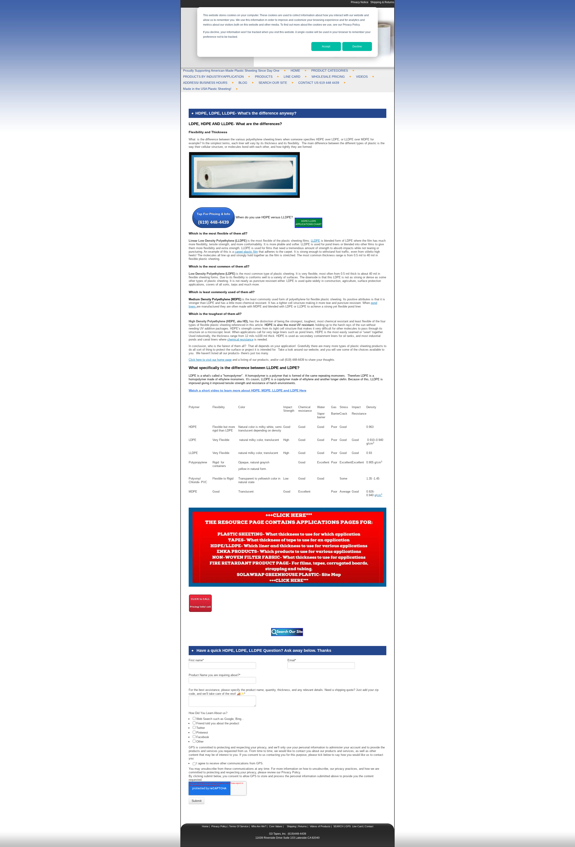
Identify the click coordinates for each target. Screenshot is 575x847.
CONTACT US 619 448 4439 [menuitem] (318, 82)
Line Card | (358, 826)
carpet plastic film (246, 251)
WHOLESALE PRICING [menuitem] (328, 76)
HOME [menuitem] (295, 70)
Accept (326, 46)
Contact (368, 826)
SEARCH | (339, 826)
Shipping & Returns (382, 2)
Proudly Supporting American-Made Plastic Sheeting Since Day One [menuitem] (231, 70)
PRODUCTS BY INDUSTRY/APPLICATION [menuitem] (213, 76)
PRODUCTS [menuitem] (263, 76)
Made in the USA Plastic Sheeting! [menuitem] (207, 89)
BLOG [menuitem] (243, 82)
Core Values (275, 826)
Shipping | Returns (296, 826)
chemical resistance (240, 339)
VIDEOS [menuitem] (362, 76)
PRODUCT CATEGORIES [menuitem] (329, 70)
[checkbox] (288, 729)
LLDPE (315, 240)
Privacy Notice (359, 2)
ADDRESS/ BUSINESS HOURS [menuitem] (205, 82)
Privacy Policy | (219, 826)
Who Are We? (258, 826)
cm (379, 495)
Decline (357, 46)
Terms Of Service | (239, 826)
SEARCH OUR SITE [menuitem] (273, 82)
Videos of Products (320, 826)
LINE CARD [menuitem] (292, 76)
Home (205, 826)
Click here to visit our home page (210, 359)
